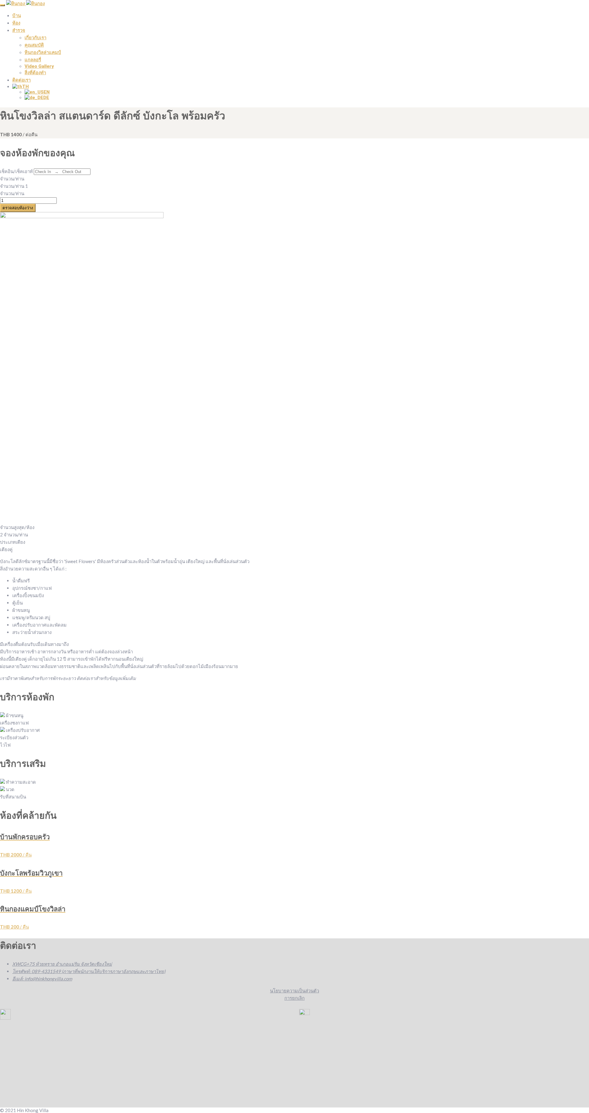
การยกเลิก (294, 998)
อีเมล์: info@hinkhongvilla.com (42, 978)
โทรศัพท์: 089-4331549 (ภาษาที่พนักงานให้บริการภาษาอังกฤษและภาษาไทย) (88, 971)
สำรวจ (18, 30)
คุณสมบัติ (34, 45)
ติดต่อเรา (21, 80)
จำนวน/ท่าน (12, 178)
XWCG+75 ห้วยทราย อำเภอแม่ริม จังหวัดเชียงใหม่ (62, 964)
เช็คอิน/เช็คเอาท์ (16, 171)
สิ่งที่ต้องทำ (35, 72)
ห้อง (16, 23)
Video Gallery (39, 66)
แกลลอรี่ (33, 60)
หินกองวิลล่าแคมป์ (43, 52)
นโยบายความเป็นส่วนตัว (294, 990)
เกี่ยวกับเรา (35, 38)
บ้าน (16, 15)
